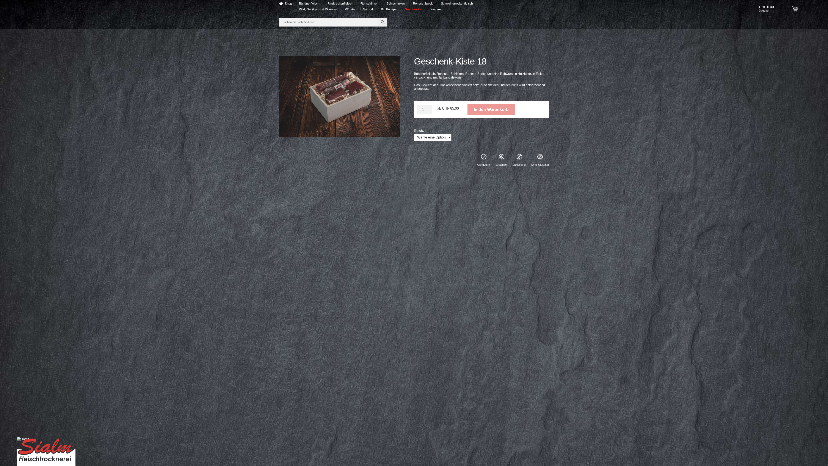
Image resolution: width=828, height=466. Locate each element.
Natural (368, 9)
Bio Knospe (389, 9)
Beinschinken (396, 3)
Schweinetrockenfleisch (457, 3)
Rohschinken (369, 3)
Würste (350, 9)
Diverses (435, 9)
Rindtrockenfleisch (340, 3)
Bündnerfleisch (309, 3)
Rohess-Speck (423, 3)
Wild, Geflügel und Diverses (318, 9)
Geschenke (413, 9)
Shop (288, 3)
